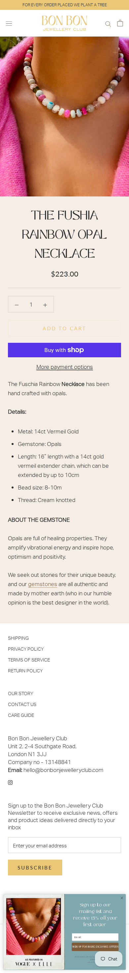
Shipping (18, 638)
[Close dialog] (122, 898)
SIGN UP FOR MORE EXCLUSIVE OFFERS (95, 947)
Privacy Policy (26, 649)
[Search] (108, 23)
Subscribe (35, 867)
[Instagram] (10, 782)
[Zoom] (115, 52)
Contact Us (22, 704)
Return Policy (25, 670)
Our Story (20, 693)
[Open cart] (120, 23)
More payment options (64, 366)
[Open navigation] (9, 23)
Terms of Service (29, 660)
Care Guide (21, 715)
